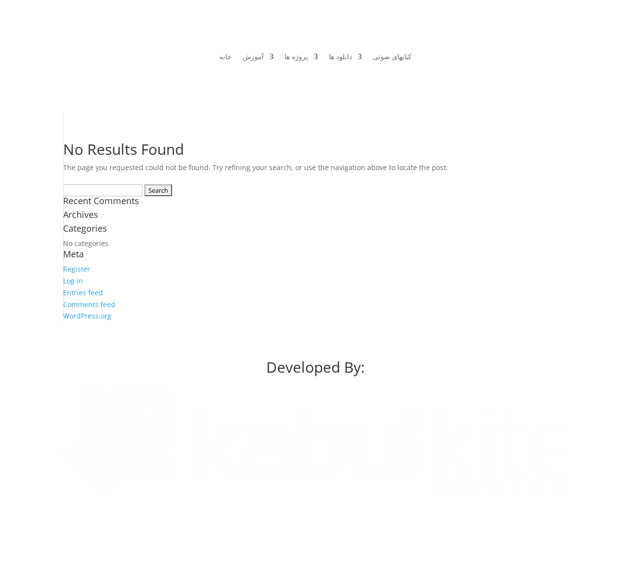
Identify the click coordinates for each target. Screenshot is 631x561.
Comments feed (89, 304)
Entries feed (83, 292)
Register (76, 269)
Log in (73, 280)
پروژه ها (296, 56)
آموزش (253, 56)
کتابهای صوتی (392, 56)
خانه (225, 56)
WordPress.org (87, 315)
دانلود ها (340, 56)
